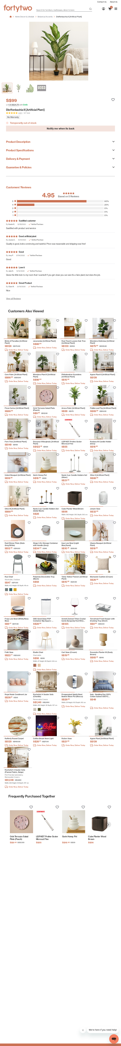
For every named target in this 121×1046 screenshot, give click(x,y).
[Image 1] (18, 88)
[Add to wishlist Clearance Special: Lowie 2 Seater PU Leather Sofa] (29, 320)
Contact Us (101, 2)
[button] (6, 589)
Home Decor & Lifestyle (24, 17)
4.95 (20, 113)
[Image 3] (41, 88)
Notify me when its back (60, 128)
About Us (113, 2)
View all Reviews (13, 298)
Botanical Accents (45, 17)
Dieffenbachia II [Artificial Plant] (69, 17)
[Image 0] (7, 88)
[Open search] (90, 9)
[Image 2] (30, 88)
